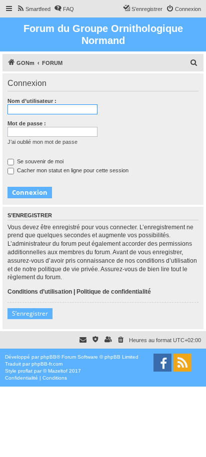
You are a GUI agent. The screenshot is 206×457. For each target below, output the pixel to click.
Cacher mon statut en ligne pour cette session (72, 170)
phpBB (48, 357)
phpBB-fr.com (47, 364)
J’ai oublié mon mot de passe (43, 142)
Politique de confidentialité (113, 291)
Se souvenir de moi (40, 161)
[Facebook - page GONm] (163, 363)
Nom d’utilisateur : (32, 101)
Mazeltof (58, 371)
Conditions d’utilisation (40, 291)
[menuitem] (33, 9)
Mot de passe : (27, 123)
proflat (25, 371)
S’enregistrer (30, 313)
